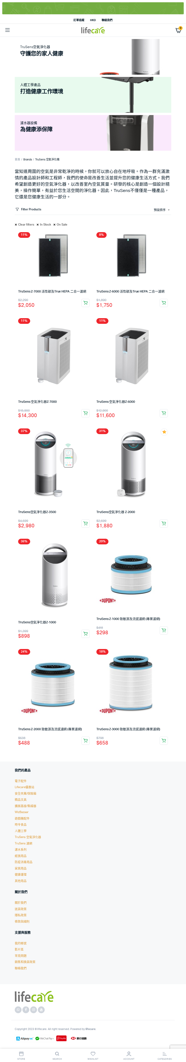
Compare (88, 235)
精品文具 (21, 799)
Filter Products (31, 209)
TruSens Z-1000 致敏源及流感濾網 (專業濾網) (128, 619)
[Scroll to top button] (178, 1043)
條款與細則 (22, 921)
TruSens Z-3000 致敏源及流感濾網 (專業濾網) (128, 729)
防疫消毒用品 (23, 862)
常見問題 (21, 955)
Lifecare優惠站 (24, 787)
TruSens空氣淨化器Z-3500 (37, 512)
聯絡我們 (107, 20)
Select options (85, 303)
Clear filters (26, 224)
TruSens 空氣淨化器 (28, 837)
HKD (93, 20)
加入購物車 (85, 413)
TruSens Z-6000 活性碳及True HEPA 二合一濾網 (130, 291)
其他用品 (21, 881)
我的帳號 (21, 943)
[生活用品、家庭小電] (93, 30)
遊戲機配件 (22, 818)
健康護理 (21, 874)
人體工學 (21, 831)
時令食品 (21, 824)
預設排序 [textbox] (160, 210)
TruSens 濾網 (23, 843)
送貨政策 (21, 909)
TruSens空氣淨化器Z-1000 (37, 622)
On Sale (62, 224)
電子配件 (21, 781)
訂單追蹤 (78, 20)
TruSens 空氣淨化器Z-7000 (37, 401)
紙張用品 (21, 856)
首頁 (17, 159)
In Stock (45, 224)
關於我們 (21, 902)
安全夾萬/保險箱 (25, 793)
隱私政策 (21, 915)
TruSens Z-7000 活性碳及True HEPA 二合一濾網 (52, 291)
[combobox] (161, 210)
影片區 (19, 949)
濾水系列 (21, 849)
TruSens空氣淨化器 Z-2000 (115, 512)
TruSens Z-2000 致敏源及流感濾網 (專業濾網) (50, 729)
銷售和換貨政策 (25, 962)
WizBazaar (22, 812)
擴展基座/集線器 (25, 806)
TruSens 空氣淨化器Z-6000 (115, 401)
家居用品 (21, 868)
